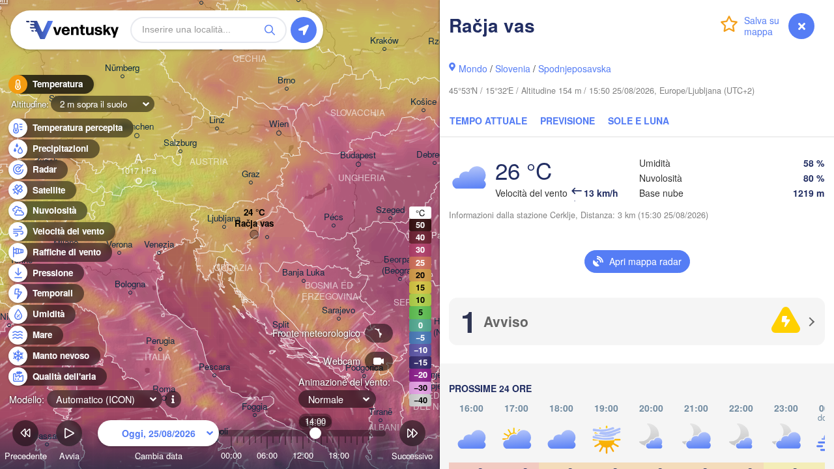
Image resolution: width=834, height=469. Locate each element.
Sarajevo (338, 310)
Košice (423, 101)
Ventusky (70, 30)
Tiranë (380, 412)
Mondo (473, 68)
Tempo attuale (488, 120)
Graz (251, 174)
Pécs (333, 217)
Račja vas (254, 223)
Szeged (390, 210)
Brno (286, 80)
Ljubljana (223, 218)
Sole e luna (638, 120)
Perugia (160, 341)
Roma (163, 389)
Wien (279, 124)
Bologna (130, 284)
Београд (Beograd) (400, 265)
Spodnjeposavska (574, 68)
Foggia (254, 406)
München (136, 126)
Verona (119, 244)
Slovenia (512, 68)
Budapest (358, 155)
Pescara (214, 367)
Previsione (567, 120)
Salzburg (180, 143)
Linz (217, 120)
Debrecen (434, 154)
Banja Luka (303, 272)
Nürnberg (122, 68)
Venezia (159, 244)
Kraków (384, 40)
